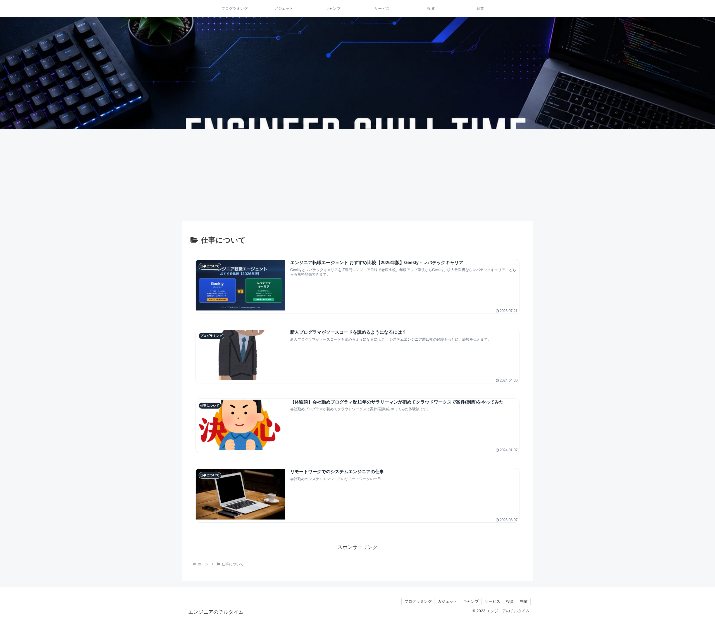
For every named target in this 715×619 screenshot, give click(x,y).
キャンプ (471, 601)
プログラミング (418, 601)
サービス (492, 601)
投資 (510, 601)
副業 (524, 601)
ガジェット (447, 601)
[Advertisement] (357, 175)
